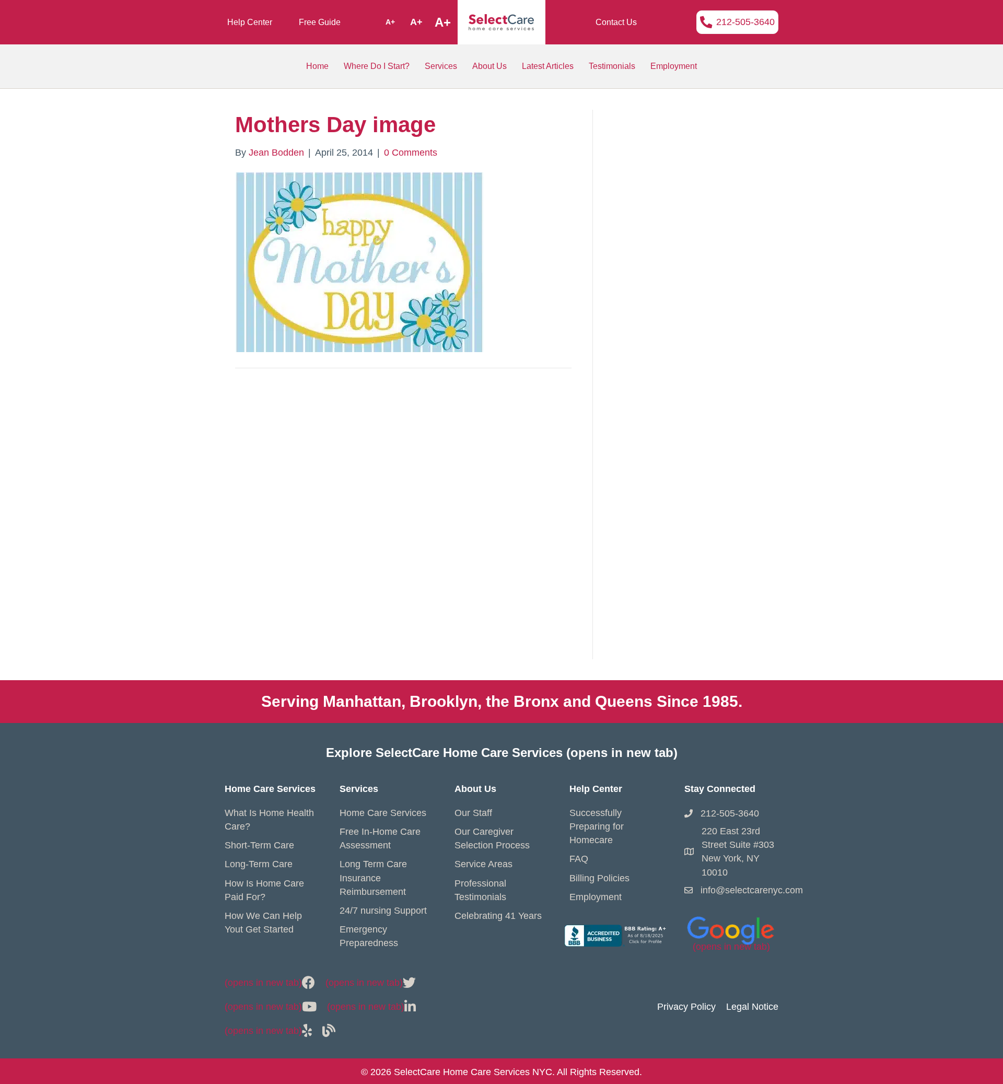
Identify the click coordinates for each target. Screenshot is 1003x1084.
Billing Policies (599, 878)
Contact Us (616, 22)
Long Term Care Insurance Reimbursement (373, 877)
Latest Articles (548, 66)
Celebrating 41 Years (498, 916)
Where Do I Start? (377, 66)
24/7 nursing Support (383, 910)
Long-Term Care (259, 864)
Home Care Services (383, 813)
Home (317, 66)
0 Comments (410, 152)
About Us (489, 66)
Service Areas (483, 864)
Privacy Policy (686, 1006)
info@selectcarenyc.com (752, 890)
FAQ (578, 859)
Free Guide (320, 22)
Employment (673, 66)
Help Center (249, 22)
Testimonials (612, 66)
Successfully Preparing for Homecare (596, 826)
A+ (390, 22)
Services (441, 66)
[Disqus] (403, 525)
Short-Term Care (259, 845)
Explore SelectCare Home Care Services (502, 752)
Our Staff (473, 813)
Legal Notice (752, 1006)
